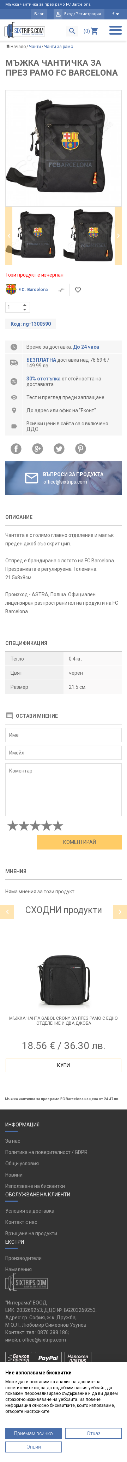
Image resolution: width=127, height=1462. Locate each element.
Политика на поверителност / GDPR (46, 1152)
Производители (23, 1258)
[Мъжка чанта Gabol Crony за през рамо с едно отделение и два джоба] (63, 979)
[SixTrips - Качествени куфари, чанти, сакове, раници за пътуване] (25, 30)
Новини (14, 1175)
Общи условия (22, 1163)
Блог (39, 14)
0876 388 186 (52, 1332)
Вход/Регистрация (82, 14)
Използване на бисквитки (35, 1186)
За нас (12, 1141)
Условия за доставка (29, 1211)
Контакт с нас (21, 1222)
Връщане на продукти (31, 1233)
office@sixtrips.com (44, 1340)
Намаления (18, 1269)
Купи (63, 1065)
